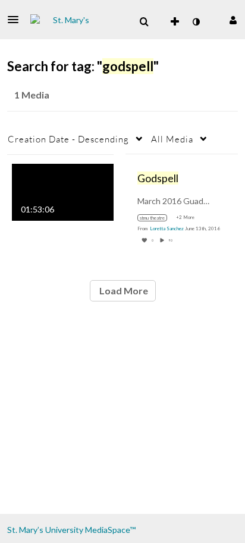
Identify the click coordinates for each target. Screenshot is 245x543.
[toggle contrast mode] (196, 22)
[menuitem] (143, 22)
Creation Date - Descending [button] (68, 139)
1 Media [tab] (31, 94)
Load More (123, 290)
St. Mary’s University (45, 530)
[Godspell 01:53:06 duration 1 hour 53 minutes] (63, 191)
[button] (16, 19)
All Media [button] (172, 139)
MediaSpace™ (110, 530)
